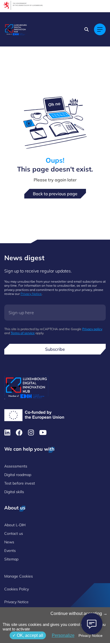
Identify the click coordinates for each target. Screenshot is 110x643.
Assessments (15, 466)
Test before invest (19, 483)
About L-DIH (15, 525)
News (9, 542)
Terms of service (23, 333)
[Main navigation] (100, 29)
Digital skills (14, 491)
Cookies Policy (16, 589)
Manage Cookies (18, 576)
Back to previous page (55, 193)
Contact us (13, 533)
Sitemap (11, 559)
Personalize (63, 635)
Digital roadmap (17, 474)
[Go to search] (87, 29)
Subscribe (55, 349)
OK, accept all (29, 635)
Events (10, 550)
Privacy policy (92, 329)
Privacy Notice (31, 294)
